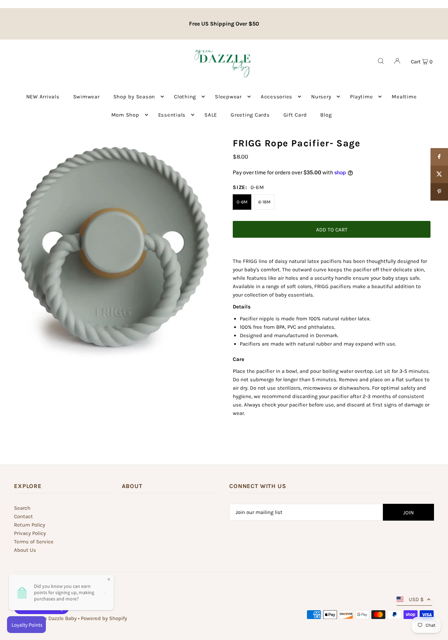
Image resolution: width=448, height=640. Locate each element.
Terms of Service (34, 541)
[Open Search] (381, 61)
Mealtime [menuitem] (404, 96)
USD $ (416, 599)
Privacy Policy (30, 533)
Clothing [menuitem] (185, 96)
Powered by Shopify (104, 618)
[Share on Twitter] (439, 174)
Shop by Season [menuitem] (134, 96)
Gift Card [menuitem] (295, 115)
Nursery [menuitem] (321, 96)
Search (22, 508)
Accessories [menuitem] (276, 96)
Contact (23, 516)
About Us (25, 550)
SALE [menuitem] (210, 115)
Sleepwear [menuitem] (228, 96)
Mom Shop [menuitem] (125, 115)
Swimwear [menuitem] (86, 96)
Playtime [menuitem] (361, 96)
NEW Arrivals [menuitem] (42, 96)
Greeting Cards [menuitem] (250, 115)
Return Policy (29, 525)
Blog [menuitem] (325, 115)
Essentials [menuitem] (172, 115)
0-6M (242, 201)
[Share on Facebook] (439, 157)
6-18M (264, 201)
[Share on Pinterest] (439, 192)
